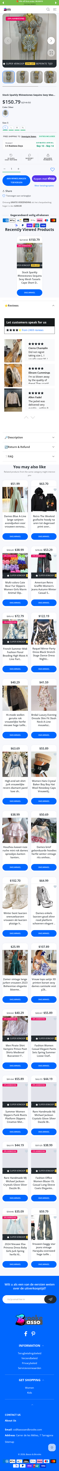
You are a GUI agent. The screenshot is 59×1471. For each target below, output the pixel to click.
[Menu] (54, 9)
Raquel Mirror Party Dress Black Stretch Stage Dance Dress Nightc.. (43, 653)
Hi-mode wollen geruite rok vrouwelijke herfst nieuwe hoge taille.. (15, 720)
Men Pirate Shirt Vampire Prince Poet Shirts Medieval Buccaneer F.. (15, 1050)
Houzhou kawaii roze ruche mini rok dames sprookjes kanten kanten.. (15, 852)
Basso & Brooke (33, 1454)
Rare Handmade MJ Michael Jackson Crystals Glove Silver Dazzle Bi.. (44, 1116)
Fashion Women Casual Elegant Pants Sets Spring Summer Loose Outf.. (44, 1050)
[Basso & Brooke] (7, 9)
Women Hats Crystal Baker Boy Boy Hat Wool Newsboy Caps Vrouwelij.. (44, 786)
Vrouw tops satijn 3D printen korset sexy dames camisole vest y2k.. (44, 984)
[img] (13, 330)
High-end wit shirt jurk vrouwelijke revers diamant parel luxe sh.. (15, 786)
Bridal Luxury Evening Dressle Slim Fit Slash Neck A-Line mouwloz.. (43, 720)
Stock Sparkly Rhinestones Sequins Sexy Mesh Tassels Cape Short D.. (29, 277)
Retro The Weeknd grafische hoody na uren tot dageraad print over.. (44, 521)
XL (23, 127)
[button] (3, 2)
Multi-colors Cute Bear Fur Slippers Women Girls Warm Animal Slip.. (15, 587)
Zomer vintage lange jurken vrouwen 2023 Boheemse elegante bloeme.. (15, 984)
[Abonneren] (50, 1299)
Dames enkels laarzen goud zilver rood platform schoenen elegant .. (44, 918)
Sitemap (9, 1441)
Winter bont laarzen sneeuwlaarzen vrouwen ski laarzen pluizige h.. (15, 918)
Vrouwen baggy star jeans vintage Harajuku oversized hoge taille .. (43, 1249)
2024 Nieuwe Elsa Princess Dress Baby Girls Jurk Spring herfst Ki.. (15, 1249)
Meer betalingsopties (44, 185)
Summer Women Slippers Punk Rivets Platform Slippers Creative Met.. (15, 1116)
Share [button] (8, 191)
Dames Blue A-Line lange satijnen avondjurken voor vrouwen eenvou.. (15, 521)
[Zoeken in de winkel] (48, 9)
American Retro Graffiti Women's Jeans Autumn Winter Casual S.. (43, 587)
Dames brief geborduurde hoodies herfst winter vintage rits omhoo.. (43, 852)
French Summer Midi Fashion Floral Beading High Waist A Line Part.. (15, 653)
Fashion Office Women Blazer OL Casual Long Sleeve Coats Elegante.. (44, 1183)
